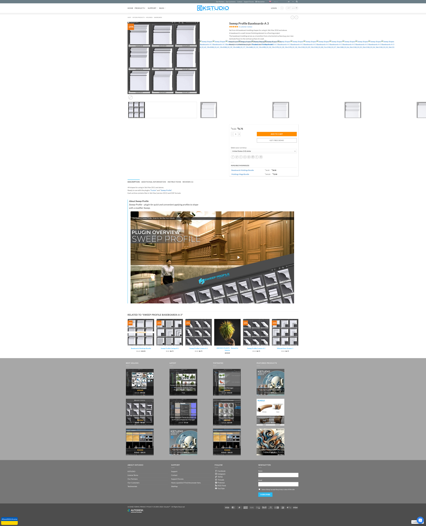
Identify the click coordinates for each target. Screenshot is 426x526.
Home (130, 8)
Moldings (149, 17)
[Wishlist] (282, 8)
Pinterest (221, 483)
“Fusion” (255, 44)
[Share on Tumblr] (257, 157)
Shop (129, 17)
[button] (260, 1)
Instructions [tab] (174, 182)
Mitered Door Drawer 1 (285, 348)
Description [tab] (134, 182)
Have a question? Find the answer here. (186, 483)
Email (260, 480)
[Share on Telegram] (261, 157)
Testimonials (132, 486)
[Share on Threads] (241, 157)
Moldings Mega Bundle (240, 174)
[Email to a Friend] (245, 157)
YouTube (221, 488)
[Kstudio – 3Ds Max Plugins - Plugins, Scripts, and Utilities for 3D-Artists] (213, 8)
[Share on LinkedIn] (253, 157)
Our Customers (231, 2)
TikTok (220, 477)
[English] (270, 1)
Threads (221, 480)
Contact (239, 2)
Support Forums (249, 2)
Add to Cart (277, 134)
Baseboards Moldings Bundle (242, 170)
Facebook (221, 471)
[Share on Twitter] (237, 157)
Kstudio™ (167, 507)
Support (152, 8)
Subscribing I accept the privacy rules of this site (278, 489)
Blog (161, 8)
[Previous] (128, 172)
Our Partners (220, 2)
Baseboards (158, 17)
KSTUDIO (131, 471)
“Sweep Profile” (267, 44)
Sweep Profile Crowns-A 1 (256, 348)
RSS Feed (222, 486)
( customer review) (245, 27)
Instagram (221, 474)
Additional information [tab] (153, 182)
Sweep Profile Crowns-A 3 (198, 348)
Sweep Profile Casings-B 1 (170, 348)
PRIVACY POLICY (146, 507)
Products (140, 8)
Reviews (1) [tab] (188, 182)
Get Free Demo (277, 140)
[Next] (136, 96)
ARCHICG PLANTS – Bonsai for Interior (227, 349)
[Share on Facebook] (233, 157)
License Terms (133, 475)
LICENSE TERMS (133, 507)
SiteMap (174, 486)
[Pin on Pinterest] (249, 157)
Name (260, 471)
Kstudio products (139, 17)
